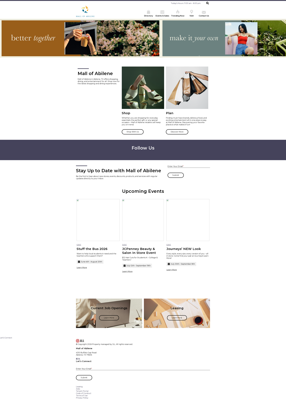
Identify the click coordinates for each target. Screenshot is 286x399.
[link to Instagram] (142, 155)
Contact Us (204, 16)
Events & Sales (162, 16)
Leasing (79, 387)
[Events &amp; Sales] (80, 38)
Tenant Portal (82, 391)
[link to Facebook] (141, 155)
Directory (148, 16)
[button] (207, 3)
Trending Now (177, 16)
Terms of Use (82, 396)
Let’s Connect (6, 338)
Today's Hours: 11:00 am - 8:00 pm (186, 3)
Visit (192, 16)
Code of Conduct (83, 393)
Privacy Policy (82, 398)
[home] (85, 12)
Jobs (78, 389)
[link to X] (144, 155)
